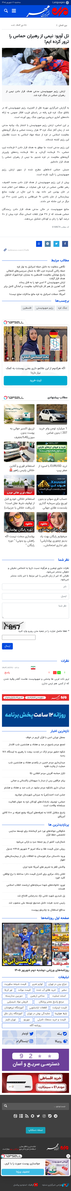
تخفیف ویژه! (23, 1172)
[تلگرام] (55, 1116)
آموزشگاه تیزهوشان (13, 1008)
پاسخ (7, 673)
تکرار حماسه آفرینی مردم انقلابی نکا (47, 773)
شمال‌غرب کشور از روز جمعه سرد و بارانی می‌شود (40, 842)
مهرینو (27, 1020)
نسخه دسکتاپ (35, 1130)
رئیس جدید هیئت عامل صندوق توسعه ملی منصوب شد (37, 903)
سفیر (64, 990)
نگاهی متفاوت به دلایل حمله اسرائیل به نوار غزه (41, 267)
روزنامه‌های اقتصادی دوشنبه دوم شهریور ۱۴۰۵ (40, 970)
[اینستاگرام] (44, 1116)
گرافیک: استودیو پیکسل (23, 1185)
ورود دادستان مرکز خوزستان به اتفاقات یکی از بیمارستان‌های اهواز (35, 858)
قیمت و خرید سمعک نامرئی (51, 1020)
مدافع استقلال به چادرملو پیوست (48, 910)
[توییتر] (38, 1116)
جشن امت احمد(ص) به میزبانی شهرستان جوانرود (40, 795)
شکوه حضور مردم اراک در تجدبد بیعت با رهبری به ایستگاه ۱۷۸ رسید (33, 754)
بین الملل (63, 25)
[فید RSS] (26, 1116)
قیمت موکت (24, 990)
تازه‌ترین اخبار (59, 731)
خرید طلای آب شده (46, 990)
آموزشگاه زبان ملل (13, 1014)
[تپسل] (5, 322)
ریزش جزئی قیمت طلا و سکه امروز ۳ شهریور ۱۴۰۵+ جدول (35, 849)
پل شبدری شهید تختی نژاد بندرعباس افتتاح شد (41, 896)
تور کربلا (8, 990)
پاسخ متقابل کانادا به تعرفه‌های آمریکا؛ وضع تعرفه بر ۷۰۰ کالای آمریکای (33, 814)
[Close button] (68, 1156)
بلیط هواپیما (61, 1014)
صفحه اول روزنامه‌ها (55, 918)
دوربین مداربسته (13, 996)
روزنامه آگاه (35, 1026)
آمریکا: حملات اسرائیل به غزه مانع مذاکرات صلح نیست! (37, 294)
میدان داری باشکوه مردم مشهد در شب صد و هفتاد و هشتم (34, 788)
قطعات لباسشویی (38, 1008)
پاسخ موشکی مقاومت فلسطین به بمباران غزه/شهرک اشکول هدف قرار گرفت (35, 277)
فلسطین (27, 308)
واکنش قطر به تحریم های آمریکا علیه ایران (44, 867)
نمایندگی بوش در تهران (38, 1014)
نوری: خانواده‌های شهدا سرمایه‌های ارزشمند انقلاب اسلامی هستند (36, 887)
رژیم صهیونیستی (44, 308)
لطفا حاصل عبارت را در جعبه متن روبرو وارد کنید (43, 631)
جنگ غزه (62, 308)
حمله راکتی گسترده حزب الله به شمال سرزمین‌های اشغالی (36, 271)
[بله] (49, 1116)
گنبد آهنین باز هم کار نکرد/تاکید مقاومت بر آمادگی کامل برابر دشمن (34, 288)
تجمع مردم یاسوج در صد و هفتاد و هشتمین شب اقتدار (37, 745)
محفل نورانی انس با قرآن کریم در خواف (45, 738)
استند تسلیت (59, 996)
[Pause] (7, 358)
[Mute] (13, 358)
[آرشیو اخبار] (21, 1116)
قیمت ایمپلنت (59, 1008)
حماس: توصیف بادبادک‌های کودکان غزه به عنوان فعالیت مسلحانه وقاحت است (36, 804)
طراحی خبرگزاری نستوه (52, 1185)
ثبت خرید (35, 380)
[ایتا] (15, 1116)
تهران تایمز (10, 1020)
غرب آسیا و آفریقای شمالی (42, 25)
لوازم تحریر (37, 984)
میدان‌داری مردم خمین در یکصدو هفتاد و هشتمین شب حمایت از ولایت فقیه (36, 764)
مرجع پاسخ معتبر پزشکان (51, 1002)
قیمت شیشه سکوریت (15, 984)
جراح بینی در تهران (57, 984)
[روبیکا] (32, 1116)
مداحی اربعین (37, 996)
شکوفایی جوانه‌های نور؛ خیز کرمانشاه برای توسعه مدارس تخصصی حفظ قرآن (37, 833)
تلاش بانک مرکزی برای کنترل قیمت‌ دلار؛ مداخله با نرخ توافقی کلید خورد (34, 876)
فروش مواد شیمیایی (17, 1002)
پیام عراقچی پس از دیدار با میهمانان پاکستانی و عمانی (38, 781)
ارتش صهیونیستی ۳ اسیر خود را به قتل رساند (42, 283)
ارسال (7, 646)
